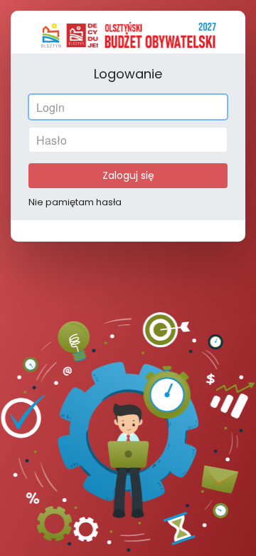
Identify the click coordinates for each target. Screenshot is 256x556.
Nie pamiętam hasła (75, 202)
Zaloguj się (128, 175)
